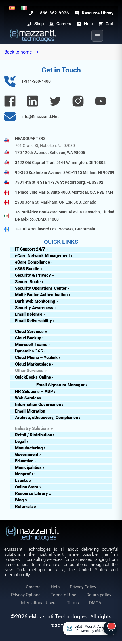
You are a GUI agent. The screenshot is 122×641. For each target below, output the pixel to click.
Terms (73, 602)
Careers (33, 586)
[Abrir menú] (97, 36)
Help (55, 586)
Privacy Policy (83, 586)
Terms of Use (63, 594)
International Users (39, 602)
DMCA (95, 602)
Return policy (99, 594)
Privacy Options (26, 594)
